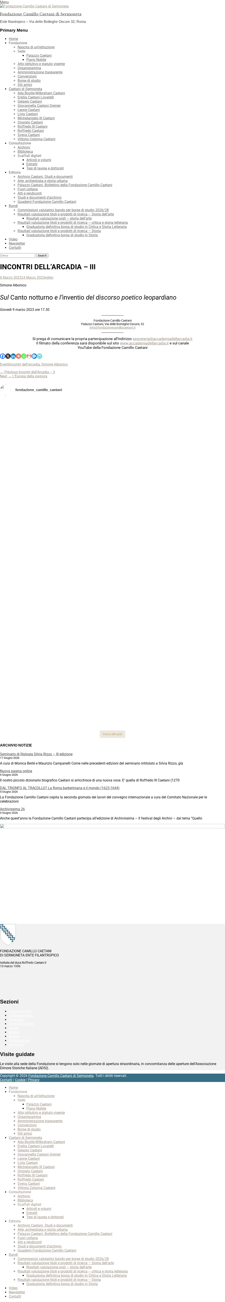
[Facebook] (2, 356)
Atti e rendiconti (30, 193)
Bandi (13, 206)
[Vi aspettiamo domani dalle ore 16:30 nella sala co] (112, 640)
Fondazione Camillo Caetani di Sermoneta (41, 14)
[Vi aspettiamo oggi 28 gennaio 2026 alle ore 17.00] (37, 691)
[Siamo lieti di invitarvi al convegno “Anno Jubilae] (112, 699)
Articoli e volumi (38, 160)
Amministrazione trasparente (40, 72)
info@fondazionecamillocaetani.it (113, 327)
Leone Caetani (29, 110)
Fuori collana (28, 189)
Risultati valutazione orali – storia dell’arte (59, 218)
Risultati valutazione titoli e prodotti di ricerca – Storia (59, 231)
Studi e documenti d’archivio (40, 197)
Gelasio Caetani (30, 101)
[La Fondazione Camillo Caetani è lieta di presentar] (112, 496)
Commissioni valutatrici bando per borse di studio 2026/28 (63, 210)
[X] (8, 356)
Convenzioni (27, 76)
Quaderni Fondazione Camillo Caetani (47, 202)
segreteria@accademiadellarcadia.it (162, 339)
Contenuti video (21, 1015)
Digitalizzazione (21, 1024)
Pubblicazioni (19, 1040)
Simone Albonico (54, 364)
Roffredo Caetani (31, 131)
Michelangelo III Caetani (36, 118)
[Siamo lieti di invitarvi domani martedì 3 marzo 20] (188, 541)
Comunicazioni (20, 1011)
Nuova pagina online (16, 771)
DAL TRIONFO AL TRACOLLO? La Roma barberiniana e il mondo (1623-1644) (60, 788)
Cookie (20, 1080)
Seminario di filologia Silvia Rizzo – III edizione (36, 754)
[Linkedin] (13, 356)
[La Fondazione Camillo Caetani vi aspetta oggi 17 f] (188, 649)
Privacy (34, 1080)
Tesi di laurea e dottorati (45, 168)
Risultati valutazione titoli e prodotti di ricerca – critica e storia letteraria (73, 222)
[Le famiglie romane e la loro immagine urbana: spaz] (37, 481)
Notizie (14, 1036)
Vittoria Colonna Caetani (36, 139)
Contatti (15, 248)
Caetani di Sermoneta (25, 89)
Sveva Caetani (29, 135)
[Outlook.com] (34, 356)
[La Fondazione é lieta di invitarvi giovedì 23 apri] (188, 460)
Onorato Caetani (30, 122)
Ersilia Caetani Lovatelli (36, 97)
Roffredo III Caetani (32, 126)
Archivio (24, 147)
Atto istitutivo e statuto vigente (41, 64)
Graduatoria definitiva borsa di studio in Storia (62, 235)
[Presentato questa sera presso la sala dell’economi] (188, 684)
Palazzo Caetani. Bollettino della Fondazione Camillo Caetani (65, 185)
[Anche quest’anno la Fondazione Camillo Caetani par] (37, 424)
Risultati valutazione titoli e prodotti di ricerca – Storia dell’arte (66, 214)
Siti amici (25, 85)
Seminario (17, 1045)
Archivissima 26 (12, 809)
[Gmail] (29, 356)
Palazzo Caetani (39, 55)
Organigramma (29, 68)
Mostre (14, 1032)
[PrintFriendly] (39, 356)
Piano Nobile (36, 60)
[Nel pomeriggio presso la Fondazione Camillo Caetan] (112, 458)
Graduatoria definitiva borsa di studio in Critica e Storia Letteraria (76, 227)
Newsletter (17, 243)
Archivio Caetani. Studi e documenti (45, 177)
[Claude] (18, 356)
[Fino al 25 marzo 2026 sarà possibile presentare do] (37, 642)
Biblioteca (25, 151)
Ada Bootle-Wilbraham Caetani (41, 93)
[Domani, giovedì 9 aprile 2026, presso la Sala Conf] (188, 490)
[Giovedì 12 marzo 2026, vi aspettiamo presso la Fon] (37, 572)
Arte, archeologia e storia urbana (43, 181)
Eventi (4, 364)
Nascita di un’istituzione (36, 47)
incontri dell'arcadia (24, 364)
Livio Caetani (28, 114)
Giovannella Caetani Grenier (39, 106)
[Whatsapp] (23, 356)
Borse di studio (29, 80)
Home (13, 39)
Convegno (16, 1020)
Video (13, 239)
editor (49, 277)
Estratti (31, 164)
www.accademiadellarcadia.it (144, 343)
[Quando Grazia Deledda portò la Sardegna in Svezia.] (112, 532)
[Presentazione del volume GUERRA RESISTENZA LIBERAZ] (188, 409)
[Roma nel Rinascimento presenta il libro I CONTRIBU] (112, 415)
